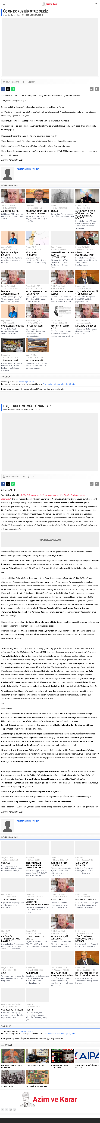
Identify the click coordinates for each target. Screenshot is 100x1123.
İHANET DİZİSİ (57, 899)
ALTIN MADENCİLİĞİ (34, 360)
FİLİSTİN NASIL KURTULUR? (32, 253)
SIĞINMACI (6, 863)
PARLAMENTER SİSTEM (85, 899)
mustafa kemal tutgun (28, 168)
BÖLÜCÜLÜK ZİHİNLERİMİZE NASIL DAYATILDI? (10, 938)
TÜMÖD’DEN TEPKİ (9, 360)
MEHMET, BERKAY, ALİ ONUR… (35, 937)
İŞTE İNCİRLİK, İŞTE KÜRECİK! (9, 253)
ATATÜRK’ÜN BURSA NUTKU (60, 327)
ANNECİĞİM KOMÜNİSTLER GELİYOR (87, 1066)
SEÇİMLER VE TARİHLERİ (12, 1010)
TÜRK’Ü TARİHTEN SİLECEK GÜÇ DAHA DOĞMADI (84, 938)
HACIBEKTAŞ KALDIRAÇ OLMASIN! (11, 1066)
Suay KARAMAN (32, 355)
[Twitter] (6, 1109)
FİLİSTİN (29, 1010)
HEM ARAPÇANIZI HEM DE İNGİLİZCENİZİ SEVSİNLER (86, 974)
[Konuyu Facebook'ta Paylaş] (3, 89)
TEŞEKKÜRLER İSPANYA (36, 1086)
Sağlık (65, 968)
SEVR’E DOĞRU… (8, 1086)
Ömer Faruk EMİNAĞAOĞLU (11, 1004)
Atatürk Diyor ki (56, 320)
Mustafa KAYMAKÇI (82, 206)
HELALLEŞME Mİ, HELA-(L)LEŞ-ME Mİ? (36, 292)
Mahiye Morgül (80, 931)
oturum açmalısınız (26, 382)
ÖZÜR (3, 973)
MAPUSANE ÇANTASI (35, 1065)
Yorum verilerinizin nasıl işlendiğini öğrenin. (59, 384)
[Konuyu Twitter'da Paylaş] (8, 89)
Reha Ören (30, 206)
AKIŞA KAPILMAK (8, 899)
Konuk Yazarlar (56, 247)
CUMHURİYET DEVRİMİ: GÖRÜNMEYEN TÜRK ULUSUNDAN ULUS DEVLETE (85, 214)
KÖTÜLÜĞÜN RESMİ (34, 326)
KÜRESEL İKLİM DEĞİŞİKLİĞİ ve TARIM (84, 253)
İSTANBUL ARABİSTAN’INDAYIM (10, 292)
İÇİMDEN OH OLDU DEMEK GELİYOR (62, 292)
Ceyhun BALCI (16, 15)
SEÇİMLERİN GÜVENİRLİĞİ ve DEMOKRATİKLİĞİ (86, 292)
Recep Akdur (80, 286)
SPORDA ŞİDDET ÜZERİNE (12, 326)
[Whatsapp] (14, 1109)
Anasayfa (6, 15)
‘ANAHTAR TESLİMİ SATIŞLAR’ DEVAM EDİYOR (62, 974)
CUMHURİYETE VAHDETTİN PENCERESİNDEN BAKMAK (37, 901)
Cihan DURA (5, 931)
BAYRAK (54, 211)
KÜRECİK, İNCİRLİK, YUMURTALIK (59, 864)
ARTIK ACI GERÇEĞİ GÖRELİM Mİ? (59, 937)
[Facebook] (2, 1109)
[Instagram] (10, 1109)
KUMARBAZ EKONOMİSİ (85, 326)
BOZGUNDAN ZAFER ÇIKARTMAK (59, 1066)
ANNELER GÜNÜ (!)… (10, 211)
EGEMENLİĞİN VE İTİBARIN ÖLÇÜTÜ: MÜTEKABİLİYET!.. (62, 254)
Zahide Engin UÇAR (8, 206)
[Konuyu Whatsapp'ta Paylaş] (13, 89)
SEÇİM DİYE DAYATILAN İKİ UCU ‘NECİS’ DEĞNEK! (37, 212)
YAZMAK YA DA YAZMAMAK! (81, 864)
